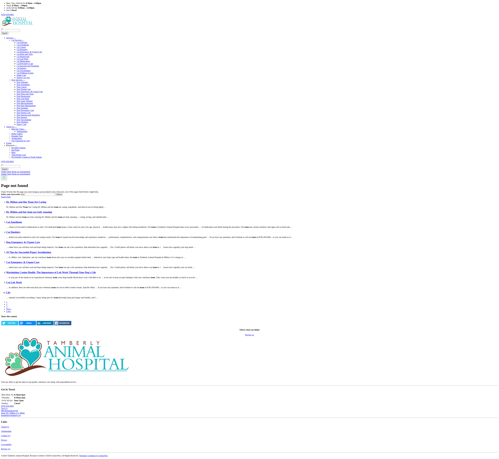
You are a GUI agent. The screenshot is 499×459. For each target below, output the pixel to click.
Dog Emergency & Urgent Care (30, 92)
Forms (8, 143)
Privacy (4, 440)
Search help (6, 197)
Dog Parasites (22, 108)
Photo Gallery (17, 134)
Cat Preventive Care (25, 63)
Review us (249, 335)
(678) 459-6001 (7, 15)
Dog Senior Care (24, 113)
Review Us (5, 449)
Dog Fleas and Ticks (25, 94)
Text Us (4, 408)
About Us (10, 127)
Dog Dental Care (24, 89)
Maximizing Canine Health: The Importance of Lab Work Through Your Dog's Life (51, 272)
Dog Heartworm (23, 96)
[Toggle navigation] (4, 177)
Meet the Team (17, 129)
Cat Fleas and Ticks (25, 54)
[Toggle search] (2, 164)
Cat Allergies (22, 42)
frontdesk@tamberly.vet (11, 415)
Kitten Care (21, 75)
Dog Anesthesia (23, 85)
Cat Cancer (21, 47)
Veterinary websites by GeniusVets (93, 456)
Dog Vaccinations (24, 120)
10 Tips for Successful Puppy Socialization (28, 252)
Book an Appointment (21, 172)
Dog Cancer (22, 87)
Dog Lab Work (23, 99)
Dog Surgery (22, 117)
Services (10, 38)
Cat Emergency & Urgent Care (29, 52)
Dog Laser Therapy (25, 101)
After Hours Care (18, 155)
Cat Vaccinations (23, 71)
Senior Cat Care (23, 78)
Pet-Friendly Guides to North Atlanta (26, 157)
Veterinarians (22, 131)
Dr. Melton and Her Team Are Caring (26, 202)
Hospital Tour (17, 136)
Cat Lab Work (22, 59)
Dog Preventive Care (25, 110)
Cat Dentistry (22, 49)
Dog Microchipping (25, 103)
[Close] (2, 28)
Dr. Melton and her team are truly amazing (29, 212)
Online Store (6, 172)
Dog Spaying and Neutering (28, 115)
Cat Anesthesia (23, 45)
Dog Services (17, 80)
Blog (13, 152)
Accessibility (6, 444)
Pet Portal (15, 150)
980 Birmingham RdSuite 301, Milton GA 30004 (13, 412)
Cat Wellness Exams (25, 73)
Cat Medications (23, 61)
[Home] (17, 26)
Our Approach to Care (20, 141)
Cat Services (16, 40)
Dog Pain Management (26, 106)
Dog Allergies (22, 82)
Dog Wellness (22, 122)
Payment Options (18, 148)
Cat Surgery (22, 68)
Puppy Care (21, 124)
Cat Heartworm (23, 56)
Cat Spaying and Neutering (28, 66)
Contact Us (5, 436)
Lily (8, 292)
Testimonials (16, 138)
